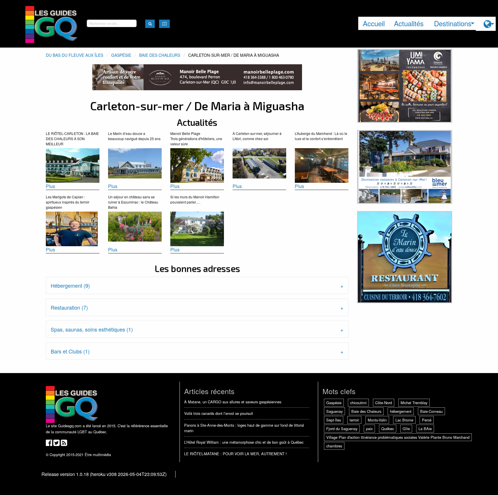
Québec (387, 428)
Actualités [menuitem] (409, 23)
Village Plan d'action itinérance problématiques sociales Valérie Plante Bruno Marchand (397, 437)
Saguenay (334, 411)
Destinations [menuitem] (452, 23)
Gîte (406, 428)
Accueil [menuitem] (374, 23)
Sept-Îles (333, 420)
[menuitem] (486, 24)
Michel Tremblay (414, 402)
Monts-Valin (377, 420)
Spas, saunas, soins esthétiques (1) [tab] (92, 329)
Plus (50, 186)
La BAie (425, 428)
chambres (334, 446)
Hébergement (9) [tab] (70, 285)
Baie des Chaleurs (159, 55)
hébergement (401, 411)
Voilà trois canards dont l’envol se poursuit (218, 413)
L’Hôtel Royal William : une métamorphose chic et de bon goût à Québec (243, 442)
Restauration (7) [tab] (69, 307)
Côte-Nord (383, 402)
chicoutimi (358, 402)
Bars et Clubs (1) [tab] (70, 351)
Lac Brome (404, 420)
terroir (354, 420)
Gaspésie (121, 55)
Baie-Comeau (431, 411)
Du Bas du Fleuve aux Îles (74, 55)
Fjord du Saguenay (341, 428)
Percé (426, 420)
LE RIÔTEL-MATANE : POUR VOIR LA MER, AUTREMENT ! (235, 453)
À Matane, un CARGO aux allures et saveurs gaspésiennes (232, 401)
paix (369, 428)
